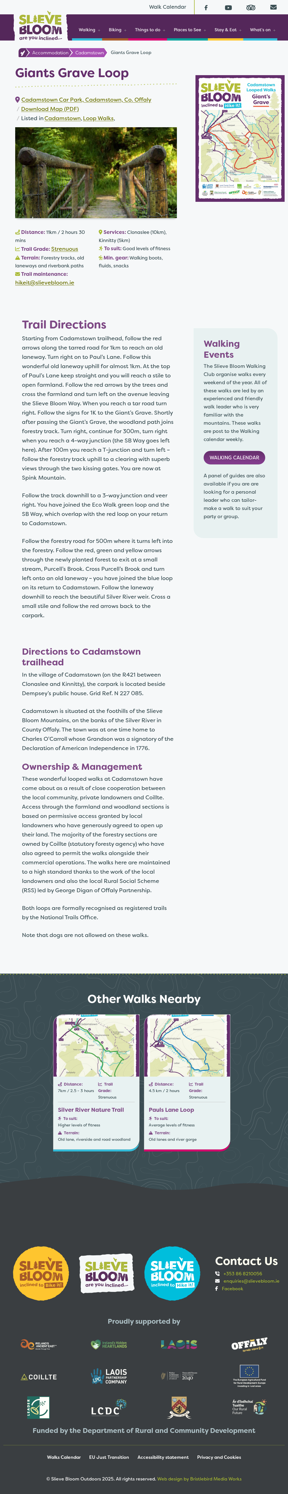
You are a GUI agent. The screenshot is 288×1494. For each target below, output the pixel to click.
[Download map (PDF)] (240, 138)
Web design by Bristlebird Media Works (199, 1479)
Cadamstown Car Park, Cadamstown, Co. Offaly (86, 99)
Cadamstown (89, 52)
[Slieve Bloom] (41, 23)
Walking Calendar (234, 458)
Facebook (232, 1289)
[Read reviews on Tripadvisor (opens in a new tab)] (251, 7)
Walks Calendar (64, 1457)
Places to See (187, 29)
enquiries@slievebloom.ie (252, 1281)
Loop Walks (98, 118)
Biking (115, 29)
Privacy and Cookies (219, 1457)
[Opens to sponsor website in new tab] (41, 1273)
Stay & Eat (226, 29)
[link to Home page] (22, 52)
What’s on (260, 29)
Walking (87, 29)
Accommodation (50, 52)
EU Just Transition (109, 1457)
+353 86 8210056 (243, 1274)
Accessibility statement (163, 1457)
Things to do (147, 29)
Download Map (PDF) (50, 109)
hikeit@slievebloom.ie (44, 282)
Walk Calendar (167, 7)
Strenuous (64, 248)
